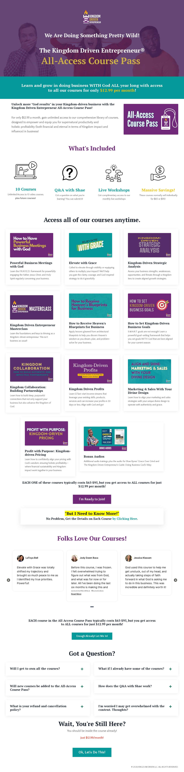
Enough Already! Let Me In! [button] (92, 636)
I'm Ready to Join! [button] (92, 499)
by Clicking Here (125, 519)
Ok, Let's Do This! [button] (92, 752)
